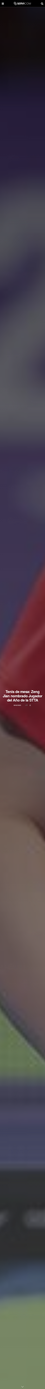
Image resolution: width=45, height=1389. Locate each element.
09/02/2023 (17, 705)
